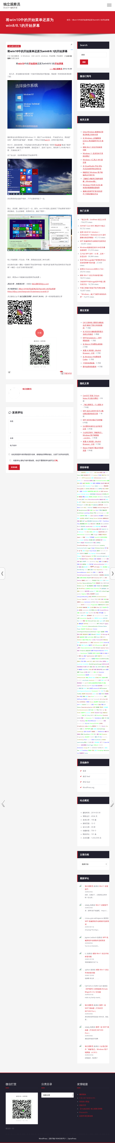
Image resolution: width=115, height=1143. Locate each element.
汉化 (88, 532)
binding (90, 726)
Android (95, 475)
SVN (92, 572)
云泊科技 (87, 588)
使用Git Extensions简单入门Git (91, 269)
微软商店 (83, 472)
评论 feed (86, 782)
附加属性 (97, 742)
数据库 (86, 553)
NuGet (79, 712)
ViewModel (102, 602)
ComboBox (85, 664)
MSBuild (96, 745)
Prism (85, 739)
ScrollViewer (80, 513)
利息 (100, 734)
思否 (95, 637)
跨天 (106, 577)
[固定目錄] (71, 44)
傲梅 (78, 591)
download (79, 486)
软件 (92, 577)
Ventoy (91, 518)
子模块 (87, 702)
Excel (92, 696)
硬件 (94, 483)
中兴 (82, 661)
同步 (85, 715)
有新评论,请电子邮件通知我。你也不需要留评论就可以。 (36, 460)
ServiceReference (81, 572)
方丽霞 (100, 534)
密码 (80, 656)
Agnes (78, 537)
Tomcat (105, 656)
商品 (82, 734)
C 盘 (93, 615)
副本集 (84, 564)
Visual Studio (92, 550)
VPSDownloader (81, 677)
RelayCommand (83, 510)
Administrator (81, 534)
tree (89, 524)
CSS (92, 556)
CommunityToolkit (82, 548)
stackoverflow (92, 623)
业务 (98, 610)
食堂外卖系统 (103, 537)
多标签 (79, 718)
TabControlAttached (98, 564)
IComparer (88, 556)
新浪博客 (100, 685)
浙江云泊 (86, 685)
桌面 (94, 661)
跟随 (108, 480)
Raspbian (104, 734)
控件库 (92, 712)
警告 (93, 718)
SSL (101, 737)
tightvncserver (83, 642)
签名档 (87, 675)
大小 (84, 486)
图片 (102, 540)
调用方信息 (106, 583)
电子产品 (106, 502)
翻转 (96, 737)
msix (88, 515)
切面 (100, 694)
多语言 (91, 688)
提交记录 (88, 650)
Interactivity (83, 618)
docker (79, 480)
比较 (80, 658)
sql (81, 537)
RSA (95, 613)
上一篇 (104, 710)
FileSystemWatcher (99, 650)
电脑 (80, 567)
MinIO (103, 694)
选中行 (92, 715)
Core (94, 510)
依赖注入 (91, 472)
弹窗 (82, 718)
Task (106, 648)
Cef (105, 704)
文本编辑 (105, 707)
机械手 (105, 680)
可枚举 (89, 599)
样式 (87, 505)
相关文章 (103, 550)
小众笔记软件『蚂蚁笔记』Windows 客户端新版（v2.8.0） (93, 435)
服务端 (94, 726)
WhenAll (93, 634)
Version (95, 629)
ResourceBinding (87, 583)
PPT (90, 685)
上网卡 (79, 648)
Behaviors (106, 750)
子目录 (99, 475)
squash (89, 739)
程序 (94, 532)
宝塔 (93, 667)
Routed (95, 518)
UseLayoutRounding (82, 596)
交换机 (95, 729)
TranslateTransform (101, 480)
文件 (104, 621)
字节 (78, 642)
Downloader (102, 702)
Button (102, 497)
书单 (85, 661)
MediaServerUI (89, 542)
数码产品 (104, 475)
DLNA (81, 507)
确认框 (106, 515)
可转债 (98, 586)
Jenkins (79, 594)
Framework (95, 691)
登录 (102, 491)
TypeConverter (90, 656)
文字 (80, 502)
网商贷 (96, 618)
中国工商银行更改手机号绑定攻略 (92, 288)
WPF (92, 567)
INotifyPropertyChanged (95, 664)
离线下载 (101, 572)
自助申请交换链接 (86, 1116)
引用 (96, 685)
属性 (98, 734)
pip (86, 521)
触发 (90, 634)
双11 (93, 742)
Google (87, 550)
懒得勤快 (82, 1094)
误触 (89, 505)
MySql (83, 556)
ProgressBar (94, 604)
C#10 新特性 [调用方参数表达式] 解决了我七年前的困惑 (93, 325)
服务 (81, 521)
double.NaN (89, 526)
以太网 (92, 607)
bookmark (91, 680)
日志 (97, 532)
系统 (93, 750)
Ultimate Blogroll (102, 507)
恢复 (97, 591)
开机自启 (91, 559)
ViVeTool (90, 507)
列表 (102, 680)
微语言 (105, 526)
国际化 (79, 661)
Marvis (90, 580)
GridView (86, 540)
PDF (106, 548)
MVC (100, 677)
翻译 (94, 524)
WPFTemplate (103, 688)
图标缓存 (87, 483)
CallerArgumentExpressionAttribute (86, 631)
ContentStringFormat (101, 556)
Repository (99, 569)
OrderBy (83, 494)
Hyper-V (79, 715)
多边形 (102, 483)
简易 (91, 483)
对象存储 (85, 607)
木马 (92, 672)
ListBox (94, 640)
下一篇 (86, 586)
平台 (105, 691)
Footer (86, 753)
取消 (78, 634)
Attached (101, 672)
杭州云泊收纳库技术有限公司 (95, 683)
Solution (106, 491)
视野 (78, 672)
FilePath (79, 626)
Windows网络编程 (101, 553)
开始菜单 (59, 56)
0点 (86, 723)
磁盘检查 (82, 637)
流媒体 (103, 677)
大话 (102, 691)
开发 (91, 524)
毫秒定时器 (99, 669)
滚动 (86, 524)
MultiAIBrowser (92, 720)
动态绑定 (82, 518)
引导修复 (92, 537)
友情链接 (98, 540)
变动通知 (105, 567)
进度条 (104, 661)
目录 (89, 710)
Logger (89, 548)
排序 (88, 667)
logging (106, 623)
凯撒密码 (82, 753)
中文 (98, 580)
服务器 (107, 602)
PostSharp (85, 750)
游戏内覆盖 (84, 745)
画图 (95, 669)
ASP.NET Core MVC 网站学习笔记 (92, 226)
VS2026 (84, 704)
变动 (78, 483)
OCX (94, 645)
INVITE (82, 604)
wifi (99, 491)
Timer (94, 569)
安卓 (85, 731)
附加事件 (92, 594)
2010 (101, 580)
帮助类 (101, 707)
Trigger (98, 631)
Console (102, 615)
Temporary (83, 650)
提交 (85, 656)
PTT (95, 591)
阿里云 (93, 610)
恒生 (94, 572)
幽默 (106, 731)
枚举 (81, 621)
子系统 (100, 510)
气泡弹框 (90, 653)
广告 (80, 559)
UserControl (87, 602)
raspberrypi (80, 731)
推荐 (85, 667)
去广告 (80, 550)
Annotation (80, 747)
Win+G (79, 542)
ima (82, 656)
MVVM (94, 596)
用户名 (106, 650)
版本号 (90, 645)
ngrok (101, 621)
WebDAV (97, 712)
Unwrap (92, 723)
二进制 (80, 491)
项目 (82, 645)
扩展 (91, 488)
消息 (87, 613)
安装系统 (101, 575)
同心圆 (85, 699)
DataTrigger (90, 745)
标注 (91, 661)
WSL (101, 567)
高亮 (100, 529)
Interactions (89, 694)
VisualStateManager (82, 545)
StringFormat (80, 726)
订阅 (56, 460)
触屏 (84, 483)
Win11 (79, 615)
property (102, 545)
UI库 (78, 618)
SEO (88, 688)
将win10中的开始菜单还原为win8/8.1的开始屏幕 (90, 20)
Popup (79, 529)
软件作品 (86, 623)
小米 (95, 715)
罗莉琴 (84, 561)
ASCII (106, 564)
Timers (82, 672)
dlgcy (97, 561)
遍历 (107, 669)
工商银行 (83, 502)
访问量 (97, 677)
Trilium (87, 537)
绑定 (95, 672)
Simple (86, 680)
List (78, 753)
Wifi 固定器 (88, 604)
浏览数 (97, 707)
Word (78, 507)
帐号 (107, 677)
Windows (26, 56)
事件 (99, 599)
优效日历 (82, 1105)
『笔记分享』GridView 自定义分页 (93, 219)
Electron (100, 618)
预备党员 (104, 510)
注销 (81, 729)
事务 (88, 510)
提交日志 (95, 505)
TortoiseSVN (99, 640)
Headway (82, 720)
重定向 (79, 745)
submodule (85, 610)
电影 (86, 621)
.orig (83, 680)
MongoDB (97, 615)
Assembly (104, 737)
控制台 (99, 502)
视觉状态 (82, 591)
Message (105, 634)
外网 (92, 475)
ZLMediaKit (99, 494)
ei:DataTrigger (105, 591)
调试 (100, 726)
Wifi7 (89, 672)
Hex (78, 750)
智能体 (90, 750)
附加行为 (88, 704)
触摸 (105, 561)
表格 (91, 667)
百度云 (91, 532)
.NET (97, 623)
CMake (91, 513)
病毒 (95, 586)
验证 (106, 653)
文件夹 (101, 723)
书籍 (97, 613)
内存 (92, 575)
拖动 (93, 618)
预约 (88, 607)
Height (93, 548)
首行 (108, 513)
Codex (78, 604)
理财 (84, 621)
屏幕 (84, 696)
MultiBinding (80, 569)
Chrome (79, 599)
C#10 (97, 723)
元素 (107, 588)
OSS (90, 610)
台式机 (85, 672)
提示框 (98, 653)
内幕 (86, 515)
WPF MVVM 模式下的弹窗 (92, 420)
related (105, 642)
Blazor (87, 559)
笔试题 (90, 540)
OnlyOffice (85, 669)
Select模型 (99, 472)
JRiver (90, 640)
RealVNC (91, 613)
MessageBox (80, 488)
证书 (106, 532)
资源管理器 (90, 491)
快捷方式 (100, 656)
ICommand (92, 675)
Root (78, 696)
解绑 (97, 675)
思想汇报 (81, 688)
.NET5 (99, 667)
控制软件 (98, 583)
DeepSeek (88, 486)
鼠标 (103, 577)
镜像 (106, 569)
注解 (104, 472)
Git (96, 610)
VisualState (87, 734)
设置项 (80, 610)
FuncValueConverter (82, 710)
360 (83, 685)
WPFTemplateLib (86, 478)
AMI (89, 567)
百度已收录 (15, 58)
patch (104, 669)
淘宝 (104, 499)
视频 (101, 586)
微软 (94, 540)
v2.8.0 (101, 642)
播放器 (101, 499)
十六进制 (89, 742)
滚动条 (90, 677)
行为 (96, 731)
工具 (98, 497)
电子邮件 (104, 559)
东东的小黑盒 (84, 1101)
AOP (100, 591)
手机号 (96, 599)
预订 (95, 734)
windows (44, 56)
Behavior (81, 532)
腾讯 (84, 497)
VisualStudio (97, 739)
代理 (81, 634)
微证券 (83, 559)
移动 (103, 532)
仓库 (92, 669)
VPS (92, 505)
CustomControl (81, 675)
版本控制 (87, 591)
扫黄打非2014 (101, 604)
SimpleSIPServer (104, 610)
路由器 (87, 497)
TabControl (96, 642)
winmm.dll (96, 688)
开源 (103, 561)
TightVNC (84, 599)
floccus (91, 702)
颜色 (95, 607)
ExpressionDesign (99, 696)
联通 (94, 648)
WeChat (79, 580)
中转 (95, 513)
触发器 (80, 669)
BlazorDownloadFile (93, 499)
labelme (103, 648)
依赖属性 (100, 745)
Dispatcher (88, 658)
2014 (87, 564)
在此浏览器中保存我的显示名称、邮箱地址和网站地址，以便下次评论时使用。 (40, 454)
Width (92, 599)
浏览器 (80, 607)
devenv (87, 494)
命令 (87, 580)
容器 (78, 729)
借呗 (92, 650)
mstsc (86, 499)
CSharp (79, 472)
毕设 (81, 696)
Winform (79, 586)
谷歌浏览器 (92, 494)
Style (87, 472)
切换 (78, 613)
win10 (37, 56)
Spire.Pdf (106, 742)
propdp (81, 540)
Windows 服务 (95, 529)
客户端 (91, 564)
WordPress (82, 588)
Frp (84, 718)
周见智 (97, 658)
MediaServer (95, 521)
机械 (86, 720)
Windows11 (80, 505)
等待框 (97, 661)
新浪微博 (89, 615)
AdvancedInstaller (93, 626)
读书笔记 (93, 602)
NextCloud (100, 715)
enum (93, 685)
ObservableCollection (87, 648)
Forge (101, 712)
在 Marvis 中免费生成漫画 (92, 344)
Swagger (95, 534)
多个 (82, 480)
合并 (97, 672)
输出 (83, 499)
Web (103, 488)
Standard (101, 486)
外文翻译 (101, 515)
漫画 (105, 720)
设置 (94, 707)
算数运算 (102, 623)
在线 (95, 472)
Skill (88, 723)
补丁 (101, 742)
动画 (102, 526)
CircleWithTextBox (104, 658)
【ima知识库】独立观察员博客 (90, 1109)
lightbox (79, 685)
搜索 (82, 529)
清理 (105, 696)
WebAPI (89, 577)
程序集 (100, 488)
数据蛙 (106, 694)
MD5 (81, 483)
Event (98, 637)
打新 (99, 691)
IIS (81, 704)
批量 (84, 537)
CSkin (85, 615)
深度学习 (83, 712)
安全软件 (83, 629)
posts (94, 694)
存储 (83, 715)
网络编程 (98, 648)
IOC (105, 667)
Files (98, 607)
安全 (99, 704)
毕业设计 (94, 580)
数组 (87, 677)
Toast (92, 486)
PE (103, 742)
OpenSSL (89, 618)
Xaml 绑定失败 (96, 526)
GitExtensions (97, 478)
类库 (107, 550)
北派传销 (82, 515)
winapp (85, 747)
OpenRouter (100, 720)
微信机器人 (96, 575)
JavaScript (79, 664)
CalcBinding (80, 739)
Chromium (97, 577)
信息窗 (102, 631)
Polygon (79, 556)
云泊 (91, 515)
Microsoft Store (92, 621)
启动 (82, 567)
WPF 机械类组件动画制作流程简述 (93, 241)
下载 (85, 532)
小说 (96, 667)
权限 (84, 550)
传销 (86, 637)
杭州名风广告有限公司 (97, 747)
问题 (94, 542)
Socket (97, 594)
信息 (92, 710)
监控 (101, 607)
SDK (91, 747)
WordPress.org (88, 787)
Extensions (89, 718)
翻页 (84, 729)
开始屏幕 (52, 56)
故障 (96, 656)
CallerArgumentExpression (84, 691)
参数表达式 (105, 518)
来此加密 (85, 475)
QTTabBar (97, 567)
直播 (82, 475)
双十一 (101, 521)
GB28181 (104, 529)
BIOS (104, 637)
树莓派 (85, 529)
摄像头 (83, 580)
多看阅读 (98, 483)
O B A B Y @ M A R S (87, 1098)
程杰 (86, 696)
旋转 (96, 750)
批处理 (100, 532)
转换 (78, 515)
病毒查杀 (82, 553)
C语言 (85, 569)
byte (105, 513)
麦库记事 (100, 505)
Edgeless (83, 594)
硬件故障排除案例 (89, 366)
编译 (100, 561)
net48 (88, 661)
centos (91, 591)
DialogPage (100, 750)
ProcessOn (85, 626)
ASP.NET (87, 518)
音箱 (95, 710)
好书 (97, 572)
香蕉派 (80, 497)
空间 (92, 704)
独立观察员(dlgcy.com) (40, 284)
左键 (92, 729)
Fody (78, 524)
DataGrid (105, 715)
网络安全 (105, 640)
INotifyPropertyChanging (83, 575)
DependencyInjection (87, 707)
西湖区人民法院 (93, 497)
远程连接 (103, 588)
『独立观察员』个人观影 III (93, 404)
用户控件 (87, 729)
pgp (78, 540)
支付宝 (87, 488)
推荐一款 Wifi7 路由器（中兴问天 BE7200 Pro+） (95, 1008)
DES (78, 553)
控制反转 (104, 534)
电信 (80, 645)
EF (88, 747)
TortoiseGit (97, 699)
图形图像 (82, 524)
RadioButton (98, 718)
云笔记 (90, 596)
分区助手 (105, 685)
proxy (80, 499)
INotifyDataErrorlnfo (91, 502)
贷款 (94, 480)
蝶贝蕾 (85, 567)
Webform (79, 640)
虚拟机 (91, 480)
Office (100, 661)
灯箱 (93, 739)
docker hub (90, 699)
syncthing (86, 513)
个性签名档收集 (89, 363)
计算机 (106, 631)
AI (104, 515)
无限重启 (95, 507)
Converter (87, 534)
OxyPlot (86, 645)
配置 (78, 720)
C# (100, 588)
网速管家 (106, 486)
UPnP (85, 688)
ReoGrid (104, 478)
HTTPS (96, 680)
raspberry (95, 515)
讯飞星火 (104, 494)
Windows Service (99, 548)
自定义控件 (82, 613)
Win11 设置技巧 (102, 905)
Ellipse (106, 497)
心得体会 (98, 542)
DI (95, 723)
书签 (102, 704)
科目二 (85, 507)
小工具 (92, 734)
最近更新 (89, 521)
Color (107, 580)
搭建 (78, 521)
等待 (107, 472)
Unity (88, 715)
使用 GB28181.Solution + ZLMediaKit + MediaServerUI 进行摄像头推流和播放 (93, 235)
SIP (101, 577)
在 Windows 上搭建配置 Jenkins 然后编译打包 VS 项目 (93, 141)
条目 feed (86, 776)
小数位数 (98, 524)
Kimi (97, 510)
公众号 (83, 658)
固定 (103, 502)
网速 (97, 726)
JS (104, 747)
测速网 (83, 694)
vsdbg (85, 726)
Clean (78, 475)
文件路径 (103, 739)
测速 (101, 653)
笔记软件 (87, 737)
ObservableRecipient (94, 545)
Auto (89, 696)
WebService (101, 731)
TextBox (79, 694)
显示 (81, 561)
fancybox (79, 723)
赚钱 (107, 691)
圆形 (89, 569)
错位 (102, 583)
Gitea (104, 540)
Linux (82, 602)
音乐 (93, 488)
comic (106, 615)
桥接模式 (91, 586)
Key (107, 726)
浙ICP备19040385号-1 (57, 1138)
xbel (98, 621)
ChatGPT (88, 731)
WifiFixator (80, 699)
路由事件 (96, 702)
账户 (84, 521)
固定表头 (83, 526)
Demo (96, 488)
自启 (97, 694)
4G (84, 505)
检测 (103, 667)
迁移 (102, 599)
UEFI (82, 615)
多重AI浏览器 (83, 577)
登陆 (92, 642)
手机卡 (101, 710)
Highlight (93, 553)
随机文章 (107, 483)
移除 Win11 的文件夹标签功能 (91, 275)
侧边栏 (82, 542)
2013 (80, 478)
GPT (107, 645)
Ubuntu (103, 726)
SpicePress (92, 561)
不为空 (93, 583)
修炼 (105, 613)
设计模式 (79, 680)
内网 (101, 637)
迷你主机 (106, 575)
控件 (78, 518)
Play (89, 553)
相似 (105, 683)
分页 (81, 750)
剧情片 (98, 550)
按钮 (89, 642)
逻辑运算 (81, 623)
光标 (95, 559)
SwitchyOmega (101, 729)
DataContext (84, 653)
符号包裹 (101, 613)
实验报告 (99, 559)
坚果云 (88, 594)
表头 (107, 702)
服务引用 (96, 491)
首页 (68, 20)
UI (84, 488)
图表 (78, 577)
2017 (78, 704)
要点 (85, 742)
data (83, 586)
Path (97, 602)
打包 (83, 683)
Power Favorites (94, 588)
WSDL (87, 561)
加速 (104, 580)
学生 (95, 556)
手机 (97, 710)
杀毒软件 (98, 634)
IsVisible (100, 518)
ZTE (99, 737)
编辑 (92, 478)
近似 (94, 677)
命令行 (88, 572)
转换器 (93, 731)
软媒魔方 (92, 737)
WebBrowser (89, 629)
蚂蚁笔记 (105, 712)
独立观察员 (11, 4)
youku (78, 494)
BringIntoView (81, 737)
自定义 (96, 486)
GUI (104, 569)
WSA (81, 564)
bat (107, 661)
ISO (104, 653)
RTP (89, 475)
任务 (99, 680)
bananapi (86, 480)
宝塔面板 (105, 505)
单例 (105, 599)
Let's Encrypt (99, 513)
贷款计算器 (85, 640)
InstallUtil (97, 537)
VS (101, 634)
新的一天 (104, 718)
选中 (83, 723)
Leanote (88, 712)
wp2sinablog (80, 742)
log (108, 567)
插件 (104, 645)
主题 (90, 669)
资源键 (93, 658)
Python (79, 707)
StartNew (79, 583)
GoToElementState (101, 596)
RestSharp (106, 521)
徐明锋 (89, 529)
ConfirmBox (90, 637)
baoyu (100, 675)
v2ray (78, 653)
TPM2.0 (96, 704)
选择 (91, 510)
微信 (106, 747)
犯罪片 (94, 653)
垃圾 (108, 718)
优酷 (92, 534)
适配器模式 (85, 634)
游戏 (91, 569)
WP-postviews (99, 645)
